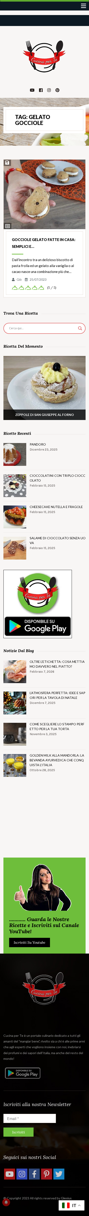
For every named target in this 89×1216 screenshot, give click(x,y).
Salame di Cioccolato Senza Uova (58, 540)
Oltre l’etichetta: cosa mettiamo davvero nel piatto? (57, 664)
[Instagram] (21, 1174)
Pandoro (38, 444)
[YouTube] (9, 1174)
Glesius (66, 1198)
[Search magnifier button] (80, 328)
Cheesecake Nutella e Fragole (56, 507)
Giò (19, 279)
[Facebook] (34, 1174)
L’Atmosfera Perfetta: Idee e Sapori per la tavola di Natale (57, 695)
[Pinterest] (46, 1174)
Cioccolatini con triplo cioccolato (57, 478)
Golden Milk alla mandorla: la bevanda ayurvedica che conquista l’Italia (57, 760)
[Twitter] (58, 1174)
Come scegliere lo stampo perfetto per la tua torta (57, 726)
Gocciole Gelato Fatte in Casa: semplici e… (43, 243)
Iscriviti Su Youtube (29, 942)
